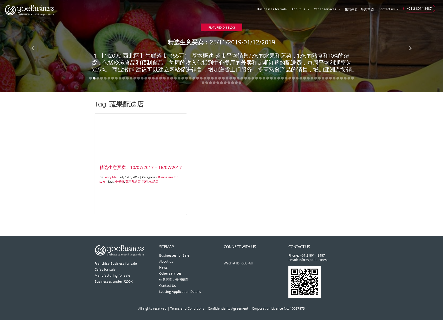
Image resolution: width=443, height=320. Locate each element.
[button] (33, 46)
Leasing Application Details (180, 291)
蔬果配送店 (133, 181)
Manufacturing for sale (112, 275)
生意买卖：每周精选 (359, 9)
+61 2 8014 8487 (419, 8)
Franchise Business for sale (116, 263)
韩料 (145, 181)
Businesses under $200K (114, 281)
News (163, 267)
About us (298, 9)
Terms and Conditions (187, 308)
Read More (221, 26)
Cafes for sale (105, 269)
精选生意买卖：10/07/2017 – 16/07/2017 (140, 167)
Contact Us (167, 285)
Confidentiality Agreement (228, 308)
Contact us (386, 9)
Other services (325, 9)
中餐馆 (119, 181)
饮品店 (153, 181)
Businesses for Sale (272, 9)
